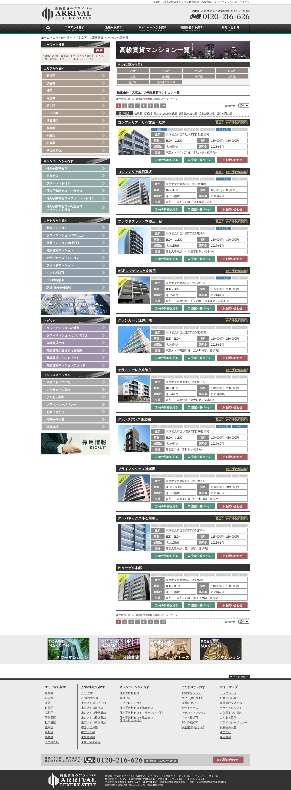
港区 (49, 90)
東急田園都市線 (91, 742)
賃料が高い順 (224, 113)
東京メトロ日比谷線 (93, 717)
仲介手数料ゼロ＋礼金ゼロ (64, 190)
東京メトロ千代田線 (93, 712)
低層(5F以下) (189, 702)
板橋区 (166, 76)
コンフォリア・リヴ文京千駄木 (142, 122)
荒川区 (232, 76)
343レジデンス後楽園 (134, 419)
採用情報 (225, 737)
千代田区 (52, 113)
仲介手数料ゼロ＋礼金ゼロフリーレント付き (64, 208)
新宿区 (50, 75)
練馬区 (199, 76)
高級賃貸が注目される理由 (64, 350)
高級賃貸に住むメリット (62, 357)
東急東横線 (88, 737)
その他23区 (54, 150)
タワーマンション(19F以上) (65, 235)
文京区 (133, 70)
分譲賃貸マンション (59, 250)
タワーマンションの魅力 (62, 328)
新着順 (148, 113)
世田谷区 (52, 120)
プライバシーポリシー (61, 404)
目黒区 (50, 98)
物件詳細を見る (168, 159)
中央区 (166, 70)
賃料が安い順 (207, 113)
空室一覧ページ (200, 159)
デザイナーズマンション (62, 257)
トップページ (228, 693)
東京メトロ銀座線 (92, 707)
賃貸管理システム (231, 702)
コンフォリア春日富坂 (135, 172)
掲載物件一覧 (55, 419)
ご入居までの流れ (58, 389)
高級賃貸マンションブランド (65, 365)
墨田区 (133, 82)
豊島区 (50, 128)
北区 (132, 76)
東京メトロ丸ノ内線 (93, 702)
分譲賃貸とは (55, 343)
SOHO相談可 (55, 280)
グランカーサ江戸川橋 (135, 320)
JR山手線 (87, 693)
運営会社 (52, 427)
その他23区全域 (166, 82)
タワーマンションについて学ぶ (67, 335)
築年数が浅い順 (188, 113)
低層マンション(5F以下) (62, 242)
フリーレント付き (58, 183)
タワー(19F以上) (192, 698)
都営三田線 (88, 732)
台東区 (199, 70)
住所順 (138, 113)
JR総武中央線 (89, 698)
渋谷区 (50, 83)
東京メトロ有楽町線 (93, 722)
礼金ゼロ (52, 175)
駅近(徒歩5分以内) (58, 287)
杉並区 (50, 143)
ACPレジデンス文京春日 (137, 271)
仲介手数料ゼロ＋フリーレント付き (70, 198)
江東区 (232, 70)
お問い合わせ (233, 159)
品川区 (50, 105)
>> (163, 105)
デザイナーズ (190, 707)
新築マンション (56, 228)
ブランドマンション (59, 265)
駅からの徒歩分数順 (165, 113)
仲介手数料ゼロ (56, 168)
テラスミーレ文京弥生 (135, 370)
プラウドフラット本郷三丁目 (140, 221)
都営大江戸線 (89, 727)
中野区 (50, 135)
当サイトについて (58, 382)
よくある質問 (55, 397)
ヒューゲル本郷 (130, 568)
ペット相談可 (55, 272)
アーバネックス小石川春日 (138, 518)
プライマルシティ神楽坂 (136, 469)
